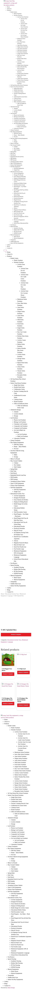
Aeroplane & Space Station (16, 161)
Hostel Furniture (17, 100)
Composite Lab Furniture (20, 120)
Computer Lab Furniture (19, 121)
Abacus (15, 208)
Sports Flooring (14, 226)
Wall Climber (17, 150)
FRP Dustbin (13, 158)
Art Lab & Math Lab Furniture (21, 123)
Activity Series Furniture (21, 781)
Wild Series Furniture (22, 50)
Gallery (8, 244)
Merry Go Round (14, 143)
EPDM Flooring (17, 233)
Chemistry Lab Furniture (19, 118)
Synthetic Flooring (18, 228)
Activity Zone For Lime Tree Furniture (24, 30)
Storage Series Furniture (22, 73)
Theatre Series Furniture (22, 80)
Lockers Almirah (18, 110)
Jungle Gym (16, 170)
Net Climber (17, 148)
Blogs (8, 246)
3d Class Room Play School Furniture (19, 85)
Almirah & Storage (14, 106)
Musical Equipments (15, 234)
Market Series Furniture (22, 65)
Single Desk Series (18, 88)
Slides (15, 140)
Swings (15, 141)
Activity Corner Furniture (21, 772)
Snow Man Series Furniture (22, 754)
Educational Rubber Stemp (20, 183)
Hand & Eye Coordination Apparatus (21, 936)
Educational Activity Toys (16, 171)
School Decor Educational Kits (21, 223)
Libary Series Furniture (22, 78)
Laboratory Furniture (19, 128)
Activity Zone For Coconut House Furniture (24, 35)
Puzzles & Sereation (18, 198)
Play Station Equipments (16, 131)
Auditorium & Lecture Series (20, 96)
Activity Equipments (19, 173)
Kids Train (12, 153)
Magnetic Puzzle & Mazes (20, 209)
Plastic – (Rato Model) (19, 135)
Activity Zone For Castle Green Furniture (24, 25)
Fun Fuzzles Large (18, 214)
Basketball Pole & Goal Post (17, 156)
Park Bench (13, 155)
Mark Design (11, 987)
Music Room (17, 236)
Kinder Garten (13, 12)
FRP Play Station (18, 133)
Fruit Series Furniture (22, 52)
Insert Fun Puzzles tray (19, 213)
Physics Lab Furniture (19, 115)
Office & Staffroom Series (20, 101)
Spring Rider (13, 151)
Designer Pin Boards (18, 175)
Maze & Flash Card (18, 211)
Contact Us (9, 248)
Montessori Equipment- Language (20, 953)
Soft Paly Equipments (15, 166)
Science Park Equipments (16, 165)
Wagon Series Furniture (22, 47)
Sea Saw (16, 136)
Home (8, 7)
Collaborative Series (18, 91)
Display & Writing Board (19, 178)
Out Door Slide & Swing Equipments (18, 138)
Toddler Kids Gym (14, 241)
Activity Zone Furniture (22, 17)
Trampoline (13, 239)
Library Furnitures (14, 130)
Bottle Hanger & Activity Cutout (20, 908)
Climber (16, 146)
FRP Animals (13, 160)
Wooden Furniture (18, 15)
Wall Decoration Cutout (19, 185)
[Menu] (5, 250)
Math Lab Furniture (21, 126)
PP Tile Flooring (18, 231)
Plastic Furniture (18, 13)
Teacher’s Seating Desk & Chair (20, 803)
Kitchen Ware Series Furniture (23, 770)
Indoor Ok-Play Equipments (16, 243)
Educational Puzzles (18, 196)
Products (9, 10)
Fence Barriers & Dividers (20, 176)
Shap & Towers (17, 199)
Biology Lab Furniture (19, 116)
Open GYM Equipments (16, 163)
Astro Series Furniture (22, 48)
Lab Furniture (13, 113)
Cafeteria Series (17, 98)
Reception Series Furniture (22, 791)
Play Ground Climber (15, 145)
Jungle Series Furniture (22, 53)
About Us (9, 8)
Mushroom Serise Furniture (22, 752)
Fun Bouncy (13, 224)
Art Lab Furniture (21, 125)
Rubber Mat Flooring (19, 229)
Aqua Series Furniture (22, 45)
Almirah (16, 108)
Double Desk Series (18, 90)
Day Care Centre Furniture (22, 768)
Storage (15, 111)
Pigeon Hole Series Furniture (22, 785)
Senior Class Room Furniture (17, 86)
